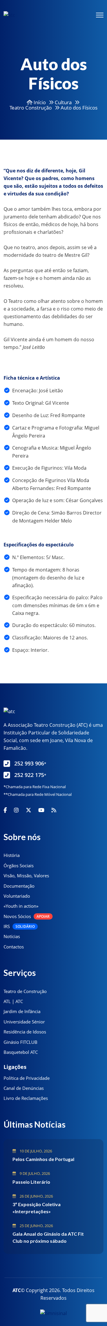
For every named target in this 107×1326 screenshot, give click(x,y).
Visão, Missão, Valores (26, 875)
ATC (16, 1290)
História (12, 855)
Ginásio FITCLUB (20, 1042)
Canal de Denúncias (24, 1088)
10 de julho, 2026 (35, 1151)
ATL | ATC (13, 1001)
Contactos (14, 947)
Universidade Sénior (24, 1022)
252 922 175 (30, 774)
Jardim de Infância (22, 1011)
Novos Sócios (27, 916)
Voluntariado (17, 896)
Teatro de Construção (25, 991)
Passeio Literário (31, 1182)
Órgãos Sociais (19, 865)
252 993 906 (30, 763)
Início (39, 102)
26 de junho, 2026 (36, 1196)
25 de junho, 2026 (36, 1225)
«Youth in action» (21, 906)
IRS (19, 926)
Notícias (12, 936)
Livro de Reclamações (26, 1098)
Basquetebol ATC (21, 1052)
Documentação (19, 886)
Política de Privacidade (27, 1078)
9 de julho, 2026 (34, 1173)
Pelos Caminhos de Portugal (43, 1159)
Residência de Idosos (25, 1032)
